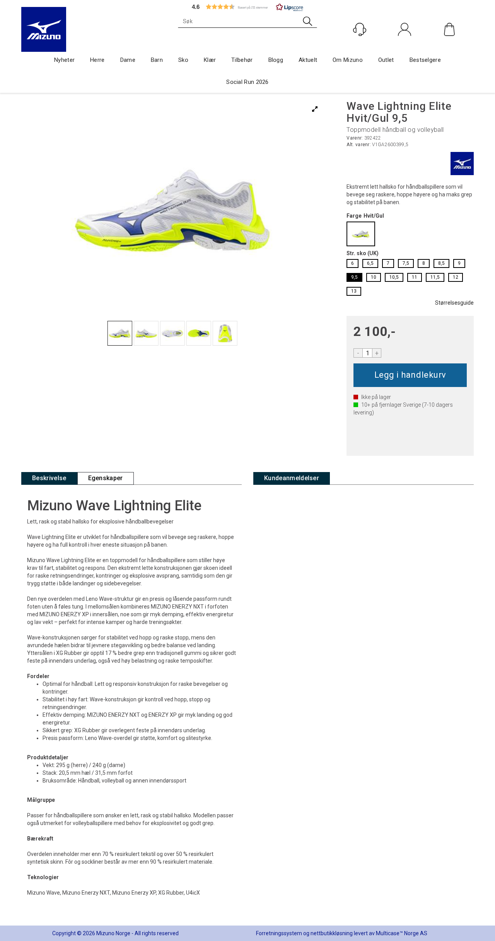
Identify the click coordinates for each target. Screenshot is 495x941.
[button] (247, 7)
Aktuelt (308, 59)
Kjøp (410, 375)
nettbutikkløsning (332, 933)
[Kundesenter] (359, 29)
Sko (183, 59)
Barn (157, 59)
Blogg (275, 59)
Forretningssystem (279, 933)
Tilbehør (242, 59)
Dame (127, 59)
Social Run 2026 (247, 81)
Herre (97, 59)
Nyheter (64, 59)
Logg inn (405, 46)
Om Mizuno (348, 59)
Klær (210, 59)
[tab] (49, 478)
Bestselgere (425, 59)
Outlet (386, 59)
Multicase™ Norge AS (401, 933)
